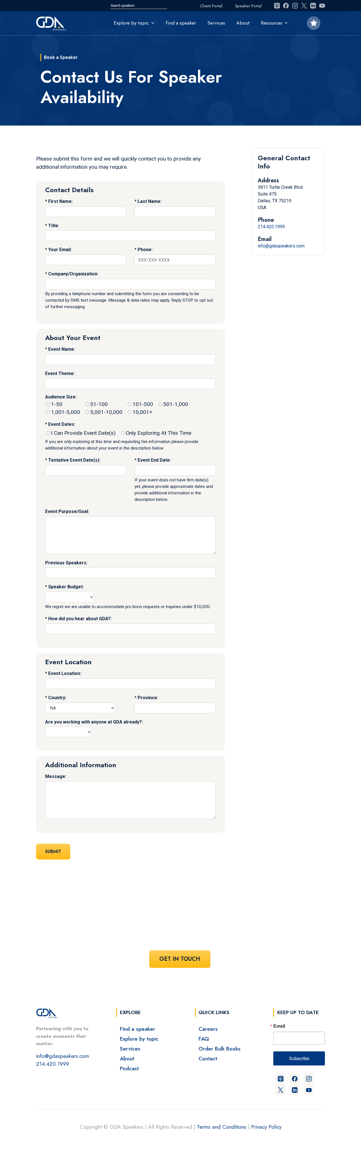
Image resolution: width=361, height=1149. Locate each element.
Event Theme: (60, 373)
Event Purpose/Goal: (67, 511)
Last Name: (150, 201)
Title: (53, 225)
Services (216, 23)
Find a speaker (181, 23)
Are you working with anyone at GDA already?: (94, 722)
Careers (208, 1029)
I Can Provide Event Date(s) (83, 433)
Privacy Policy (266, 1127)
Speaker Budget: (66, 586)
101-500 (143, 404)
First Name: (60, 201)
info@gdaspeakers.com (281, 246)
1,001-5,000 (65, 412)
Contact (208, 1058)
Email (279, 1026)
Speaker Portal (248, 6)
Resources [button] (271, 23)
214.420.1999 (271, 226)
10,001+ (142, 412)
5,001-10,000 (106, 412)
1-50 (56, 404)
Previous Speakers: (66, 562)
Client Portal (211, 6)
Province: (148, 697)
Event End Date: (154, 460)
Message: (55, 776)
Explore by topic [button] (131, 23)
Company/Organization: (73, 274)
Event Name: (61, 349)
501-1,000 (175, 404)
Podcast (129, 1068)
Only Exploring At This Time (158, 433)
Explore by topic (139, 1039)
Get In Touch (179, 959)
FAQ (204, 1039)
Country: (57, 697)
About (243, 23)
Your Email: (60, 249)
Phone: (145, 249)
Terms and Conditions (221, 1127)
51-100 (99, 404)
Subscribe (299, 1058)
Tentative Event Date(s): (74, 460)
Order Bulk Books (220, 1048)
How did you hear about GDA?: (80, 618)
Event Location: (64, 673)
